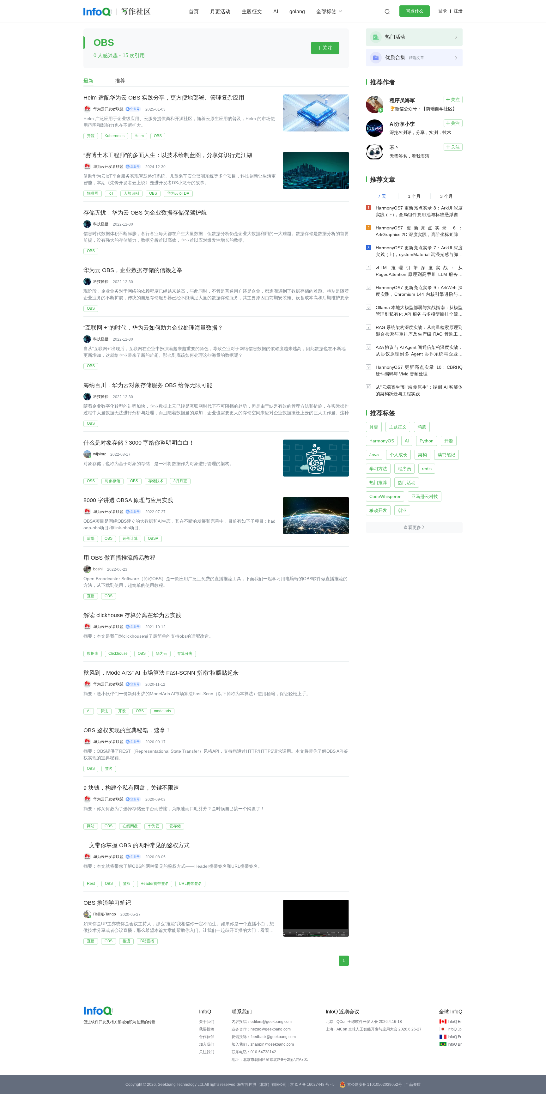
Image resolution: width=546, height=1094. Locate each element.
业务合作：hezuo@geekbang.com (261, 1029)
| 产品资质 (412, 1084)
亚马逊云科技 (424, 496)
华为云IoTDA (178, 193)
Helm (139, 136)
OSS (91, 481)
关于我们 (206, 1021)
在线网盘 (130, 826)
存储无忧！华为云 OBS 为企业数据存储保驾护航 (145, 213)
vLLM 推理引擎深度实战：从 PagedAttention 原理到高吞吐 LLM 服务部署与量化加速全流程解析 (419, 274)
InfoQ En (455, 1021)
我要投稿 (206, 1029)
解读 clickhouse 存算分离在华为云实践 (132, 615)
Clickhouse (118, 653)
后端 (90, 538)
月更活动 (220, 11)
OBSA (153, 538)
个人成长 (398, 454)
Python (427, 440)
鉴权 (126, 883)
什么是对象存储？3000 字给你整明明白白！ (138, 443)
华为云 (161, 653)
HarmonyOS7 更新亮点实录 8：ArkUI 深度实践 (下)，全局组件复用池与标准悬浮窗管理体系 (419, 214)
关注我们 (206, 1052)
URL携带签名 (190, 883)
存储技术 (155, 481)
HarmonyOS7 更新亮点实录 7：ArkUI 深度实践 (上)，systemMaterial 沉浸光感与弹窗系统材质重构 (419, 254)
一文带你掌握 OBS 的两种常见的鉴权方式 (136, 845)
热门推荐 (378, 482)
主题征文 (252, 11)
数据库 (92, 653)
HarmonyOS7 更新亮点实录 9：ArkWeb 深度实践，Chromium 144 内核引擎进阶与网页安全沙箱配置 (419, 294)
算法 (104, 711)
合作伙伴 (206, 1037)
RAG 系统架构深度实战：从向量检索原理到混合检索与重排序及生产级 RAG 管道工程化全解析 (419, 334)
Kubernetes (114, 136)
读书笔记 (446, 454)
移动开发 (378, 510)
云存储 (175, 826)
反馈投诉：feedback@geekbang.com (264, 1037)
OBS (158, 136)
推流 (126, 941)
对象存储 (112, 481)
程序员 (404, 468)
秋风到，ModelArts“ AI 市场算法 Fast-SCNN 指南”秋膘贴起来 (161, 673)
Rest (91, 883)
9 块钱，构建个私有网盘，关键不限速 (131, 788)
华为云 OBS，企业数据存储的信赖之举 (132, 270)
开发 (122, 711)
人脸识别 (131, 193)
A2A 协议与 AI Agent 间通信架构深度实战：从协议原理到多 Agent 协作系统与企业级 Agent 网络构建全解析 (419, 354)
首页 (194, 11)
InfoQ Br (455, 1044)
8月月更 (180, 481)
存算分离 (184, 653)
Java (374, 454)
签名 (108, 768)
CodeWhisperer (385, 496)
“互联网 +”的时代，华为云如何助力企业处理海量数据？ (153, 328)
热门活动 (407, 482)
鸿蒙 (421, 426)
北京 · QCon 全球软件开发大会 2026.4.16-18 (364, 1021)
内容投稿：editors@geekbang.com (262, 1021)
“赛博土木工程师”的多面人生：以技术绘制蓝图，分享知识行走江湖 (167, 155)
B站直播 (147, 941)
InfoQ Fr (454, 1037)
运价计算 (130, 538)
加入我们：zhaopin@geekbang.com (263, 1044)
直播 (90, 596)
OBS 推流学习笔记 (107, 903)
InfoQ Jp (454, 1029)
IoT (111, 193)
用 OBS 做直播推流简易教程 (119, 558)
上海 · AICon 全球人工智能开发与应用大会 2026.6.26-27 (374, 1029)
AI (275, 11)
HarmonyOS (381, 440)
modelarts (162, 711)
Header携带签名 (155, 883)
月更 (373, 426)
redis (427, 468)
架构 (422, 454)
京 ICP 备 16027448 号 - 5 (312, 1084)
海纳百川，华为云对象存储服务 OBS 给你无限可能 (147, 385)
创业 (402, 510)
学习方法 (378, 468)
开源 (90, 136)
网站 (90, 826)
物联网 (92, 193)
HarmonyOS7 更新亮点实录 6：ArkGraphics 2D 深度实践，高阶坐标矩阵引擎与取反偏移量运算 (419, 234)
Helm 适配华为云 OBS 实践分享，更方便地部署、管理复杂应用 (163, 97)
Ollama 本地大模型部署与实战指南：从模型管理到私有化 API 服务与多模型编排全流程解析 (419, 314)
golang (297, 11)
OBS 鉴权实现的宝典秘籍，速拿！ (127, 730)
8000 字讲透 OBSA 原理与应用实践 (128, 500)
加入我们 (206, 1044)
